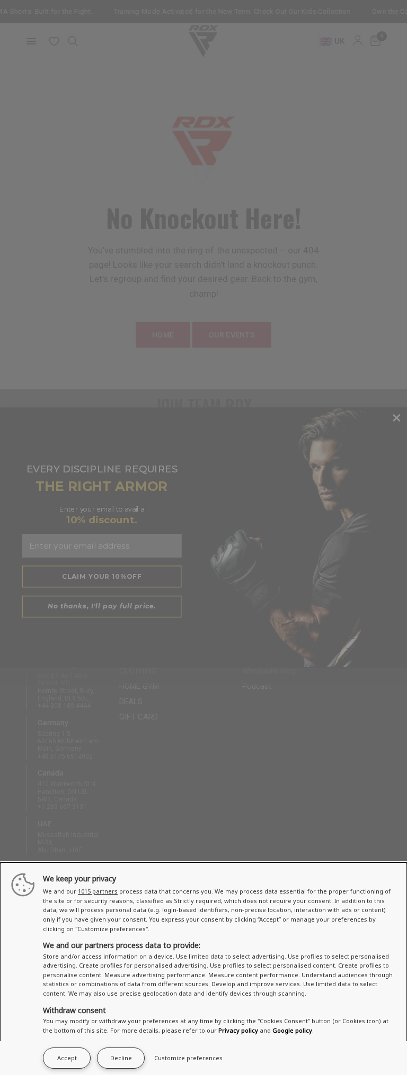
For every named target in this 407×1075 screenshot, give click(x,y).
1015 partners (98, 891)
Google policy (292, 1030)
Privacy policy (238, 1030)
